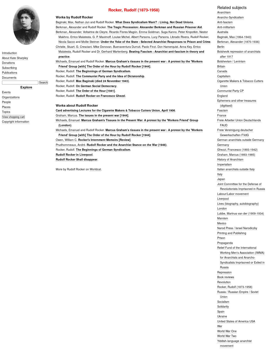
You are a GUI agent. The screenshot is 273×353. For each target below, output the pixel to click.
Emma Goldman (149, 32)
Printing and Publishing (231, 233)
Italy (219, 174)
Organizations (11, 97)
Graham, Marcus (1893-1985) (236, 154)
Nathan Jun (82, 22)
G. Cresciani (84, 47)
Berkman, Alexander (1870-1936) (238, 42)
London (222, 208)
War (219, 326)
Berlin (220, 47)
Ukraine (222, 316)
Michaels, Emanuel (68, 61)
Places (6, 107)
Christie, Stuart (65, 47)
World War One (227, 331)
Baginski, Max (64, 22)
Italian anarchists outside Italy (236, 169)
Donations (8, 63)
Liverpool (223, 199)
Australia (222, 32)
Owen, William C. (66, 140)
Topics (6, 112)
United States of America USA (236, 321)
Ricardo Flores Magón (123, 32)
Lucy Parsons (160, 37)
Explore (26, 87)
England (222, 96)
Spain (220, 311)
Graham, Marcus (66, 115)
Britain (221, 66)
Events (6, 92)
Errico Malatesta (80, 37)
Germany (223, 145)
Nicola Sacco (67, 42)
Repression (224, 272)
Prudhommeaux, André (70, 145)
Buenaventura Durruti (126, 47)
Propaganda (225, 243)
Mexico (221, 223)
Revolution (224, 282)
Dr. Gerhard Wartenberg (112, 51)
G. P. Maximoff (102, 37)
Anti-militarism (226, 27)
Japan (221, 179)
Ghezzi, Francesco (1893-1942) (237, 149)
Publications (9, 72)
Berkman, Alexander (69, 27)
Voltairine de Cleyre (95, 32)
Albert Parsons (140, 37)
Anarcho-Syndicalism (230, 17)
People (6, 102)
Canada (222, 71)
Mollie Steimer (90, 42)
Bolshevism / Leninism (231, 61)
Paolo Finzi (149, 47)
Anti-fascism (225, 22)
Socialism (223, 302)
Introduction (9, 53)
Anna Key (186, 47)
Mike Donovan (102, 47)
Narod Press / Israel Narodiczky (237, 228)
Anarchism (224, 12)
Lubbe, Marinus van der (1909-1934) (240, 213)
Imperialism (224, 164)
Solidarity (223, 306)
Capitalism (223, 76)
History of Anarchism (230, 159)
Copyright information (15, 121)
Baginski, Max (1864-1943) (234, 37)
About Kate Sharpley (15, 58)
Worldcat (95, 169)
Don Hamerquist (167, 47)
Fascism (222, 110)
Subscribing (9, 68)
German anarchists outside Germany (240, 140)
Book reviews (225, 277)
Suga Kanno (169, 32)
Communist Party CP (230, 91)
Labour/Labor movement (233, 194)
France (221, 115)
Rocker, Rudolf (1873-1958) (234, 287)
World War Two (226, 336)
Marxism (222, 218)
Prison (221, 238)
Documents (9, 77)
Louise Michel (121, 37)
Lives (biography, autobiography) (238, 204)
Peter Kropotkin (188, 32)
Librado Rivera (179, 37)
